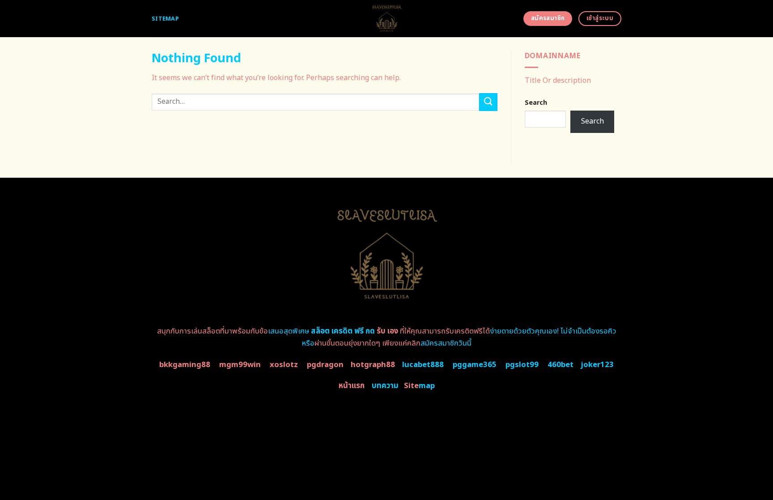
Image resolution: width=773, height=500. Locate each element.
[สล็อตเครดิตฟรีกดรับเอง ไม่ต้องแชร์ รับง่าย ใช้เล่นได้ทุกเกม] (386, 18)
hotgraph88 (373, 365)
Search (536, 102)
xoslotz (284, 365)
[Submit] (488, 102)
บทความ (385, 386)
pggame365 (475, 365)
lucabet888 (423, 365)
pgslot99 (522, 365)
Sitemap (165, 18)
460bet (560, 365)
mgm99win (240, 365)
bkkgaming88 (184, 365)
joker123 (597, 365)
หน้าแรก (352, 386)
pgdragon (325, 365)
